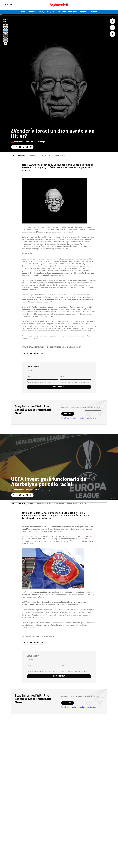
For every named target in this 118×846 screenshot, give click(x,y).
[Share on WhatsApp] (20, 147)
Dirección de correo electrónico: (73, 408)
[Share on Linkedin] (23, 147)
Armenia (36, 490)
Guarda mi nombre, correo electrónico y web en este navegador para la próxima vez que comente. (58, 382)
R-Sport (36, 537)
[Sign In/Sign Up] (112, 21)
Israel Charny (75, 347)
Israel (65, 347)
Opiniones (30, 142)
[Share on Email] (27, 147)
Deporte (29, 490)
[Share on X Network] (16, 147)
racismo (44, 636)
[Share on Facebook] (13, 147)
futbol (37, 636)
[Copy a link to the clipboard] (30, 147)
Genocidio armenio (53, 347)
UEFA (52, 636)
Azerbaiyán (38, 347)
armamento (27, 347)
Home (13, 156)
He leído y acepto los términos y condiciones (79, 418)
